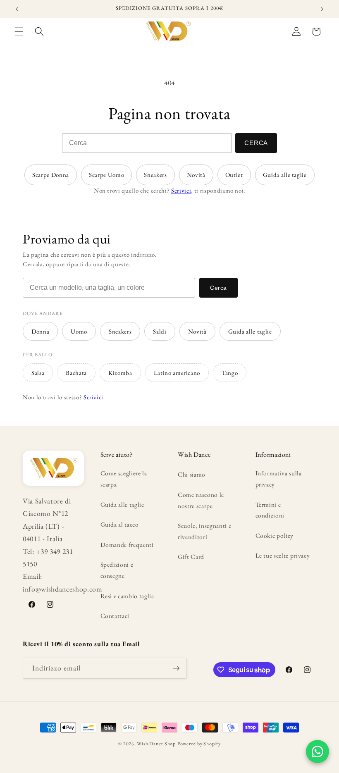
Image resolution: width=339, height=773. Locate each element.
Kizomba (120, 373)
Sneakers (155, 175)
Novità (196, 175)
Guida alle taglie (285, 175)
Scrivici (181, 190)
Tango (230, 373)
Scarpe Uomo (106, 175)
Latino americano (177, 373)
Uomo (79, 331)
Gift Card (191, 556)
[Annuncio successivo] (322, 9)
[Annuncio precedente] (17, 9)
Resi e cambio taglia (127, 596)
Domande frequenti (127, 544)
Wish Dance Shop (156, 743)
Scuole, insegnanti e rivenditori (204, 531)
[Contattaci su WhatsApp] (317, 751)
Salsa (37, 373)
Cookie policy (274, 535)
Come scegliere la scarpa (123, 479)
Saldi (159, 331)
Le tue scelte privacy (282, 555)
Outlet (234, 175)
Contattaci (115, 615)
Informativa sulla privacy (278, 479)
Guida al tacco (119, 524)
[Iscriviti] (176, 668)
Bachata (76, 373)
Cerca (256, 142)
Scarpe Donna (50, 175)
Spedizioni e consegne (117, 570)
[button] (19, 31)
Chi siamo (191, 474)
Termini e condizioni (270, 510)
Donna (40, 331)
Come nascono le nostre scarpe (201, 500)
